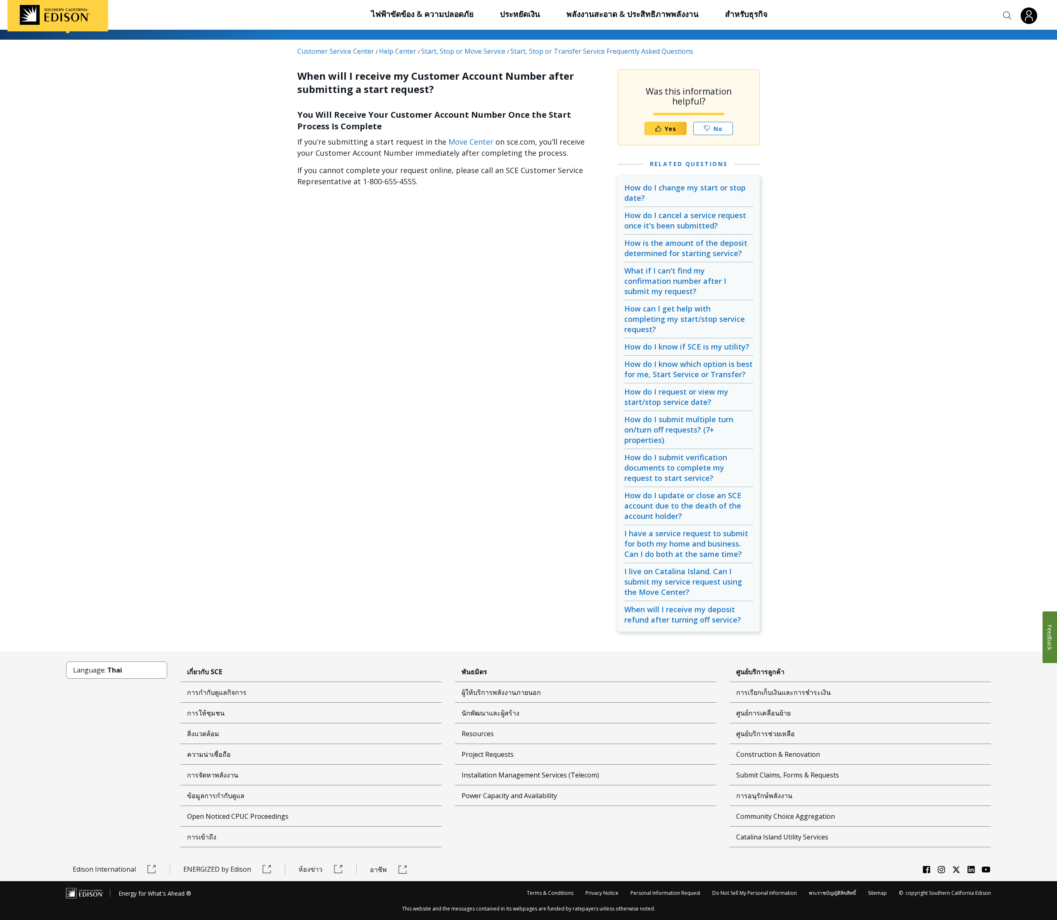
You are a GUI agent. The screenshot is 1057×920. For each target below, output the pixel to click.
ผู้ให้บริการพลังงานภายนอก (501, 692)
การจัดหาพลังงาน (212, 775)
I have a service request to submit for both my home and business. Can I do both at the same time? (686, 543)
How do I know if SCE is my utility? (686, 347)
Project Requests (488, 754)
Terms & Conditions (550, 892)
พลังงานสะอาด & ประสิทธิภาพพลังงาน (632, 14)
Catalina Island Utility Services (782, 837)
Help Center (397, 51)
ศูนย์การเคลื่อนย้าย (763, 713)
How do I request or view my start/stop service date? (676, 397)
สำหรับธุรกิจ (746, 14)
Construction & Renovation (778, 754)
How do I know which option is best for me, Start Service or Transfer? (688, 369)
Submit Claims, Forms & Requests (787, 775)
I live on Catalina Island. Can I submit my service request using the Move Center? (683, 581)
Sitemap (877, 892)
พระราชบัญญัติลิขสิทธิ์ (832, 892)
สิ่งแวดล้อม (203, 733)
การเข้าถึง (201, 837)
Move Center (470, 142)
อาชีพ (378, 869)
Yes (670, 129)
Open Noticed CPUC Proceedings (238, 816)
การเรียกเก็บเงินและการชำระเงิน (783, 692)
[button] (1007, 16)
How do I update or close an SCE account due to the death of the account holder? (683, 505)
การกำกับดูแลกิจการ (216, 692)
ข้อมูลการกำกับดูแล (215, 795)
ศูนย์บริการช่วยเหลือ (765, 733)
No (718, 129)
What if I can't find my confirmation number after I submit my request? (675, 281)
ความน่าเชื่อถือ (209, 754)
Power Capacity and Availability (509, 795)
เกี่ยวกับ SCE (204, 671)
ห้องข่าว (310, 869)
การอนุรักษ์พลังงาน (764, 795)
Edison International (104, 869)
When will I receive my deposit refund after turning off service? (682, 614)
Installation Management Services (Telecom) (530, 775)
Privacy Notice (602, 892)
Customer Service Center (335, 51)
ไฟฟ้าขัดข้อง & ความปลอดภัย (422, 14)
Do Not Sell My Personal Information (754, 892)
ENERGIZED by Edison (217, 869)
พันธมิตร (474, 671)
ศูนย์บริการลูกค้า (760, 671)
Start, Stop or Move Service (463, 51)
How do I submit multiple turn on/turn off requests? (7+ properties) (678, 429)
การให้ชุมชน (206, 713)
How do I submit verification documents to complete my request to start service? (675, 467)
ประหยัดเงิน (520, 14)
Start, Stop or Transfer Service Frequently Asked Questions (601, 51)
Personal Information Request (665, 892)
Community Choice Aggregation (785, 816)
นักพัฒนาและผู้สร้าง (490, 713)
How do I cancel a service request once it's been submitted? (685, 220)
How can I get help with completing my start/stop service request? (684, 319)
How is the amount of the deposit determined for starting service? (685, 248)
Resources (478, 733)
